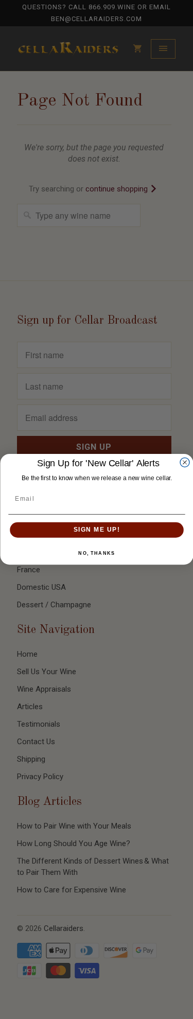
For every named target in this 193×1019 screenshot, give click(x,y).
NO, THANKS (96, 553)
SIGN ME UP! (96, 530)
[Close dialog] (184, 462)
